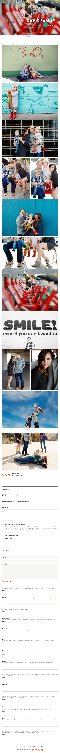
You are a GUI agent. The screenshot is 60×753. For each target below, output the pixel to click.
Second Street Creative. (38, 746)
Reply (3, 590)
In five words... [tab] (9, 538)
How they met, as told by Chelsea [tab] (15, 524)
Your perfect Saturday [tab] (11, 535)
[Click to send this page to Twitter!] (6, 475)
